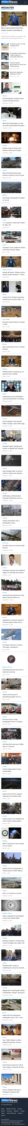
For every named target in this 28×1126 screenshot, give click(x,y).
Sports (4, 394)
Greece (5, 145)
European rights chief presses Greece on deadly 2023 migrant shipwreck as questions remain (13, 447)
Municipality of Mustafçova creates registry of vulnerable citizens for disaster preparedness (18, 55)
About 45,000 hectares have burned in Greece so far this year (13, 174)
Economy (5, 543)
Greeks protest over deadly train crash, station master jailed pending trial (13, 820)
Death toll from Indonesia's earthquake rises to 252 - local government (12, 1016)
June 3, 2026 (13, 48)
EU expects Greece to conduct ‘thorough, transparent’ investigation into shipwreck (12, 646)
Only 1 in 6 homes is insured (12, 893)
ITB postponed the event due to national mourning (13, 671)
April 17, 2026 (13, 59)
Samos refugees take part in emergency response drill (12, 1091)
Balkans (5, 195)
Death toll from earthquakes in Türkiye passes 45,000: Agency (13, 869)
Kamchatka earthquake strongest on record (14, 199)
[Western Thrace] (5, 56)
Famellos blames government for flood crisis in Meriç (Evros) (18, 64)
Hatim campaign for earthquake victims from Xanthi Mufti (13, 917)
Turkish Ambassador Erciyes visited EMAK (12, 770)
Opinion (5, 96)
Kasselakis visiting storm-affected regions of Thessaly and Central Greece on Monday (14, 571)
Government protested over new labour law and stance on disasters (13, 596)
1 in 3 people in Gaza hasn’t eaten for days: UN (14, 224)
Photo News (6, 319)
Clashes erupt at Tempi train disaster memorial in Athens (12, 149)
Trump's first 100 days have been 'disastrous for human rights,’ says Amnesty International (14, 298)
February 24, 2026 (14, 68)
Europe (5, 493)
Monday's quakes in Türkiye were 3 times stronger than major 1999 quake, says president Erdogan (14, 942)
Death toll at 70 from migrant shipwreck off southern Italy (12, 795)
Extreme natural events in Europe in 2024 (14, 323)
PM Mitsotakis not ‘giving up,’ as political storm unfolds (13, 373)
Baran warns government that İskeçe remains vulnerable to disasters (12, 30)
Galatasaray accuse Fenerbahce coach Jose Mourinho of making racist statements (13, 398)
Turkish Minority (11, 1113)
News (3, 1109)
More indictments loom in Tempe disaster (14, 348)
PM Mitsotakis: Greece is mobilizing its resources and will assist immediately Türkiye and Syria (13, 967)
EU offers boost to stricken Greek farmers (13, 547)
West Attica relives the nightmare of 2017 (16, 73)
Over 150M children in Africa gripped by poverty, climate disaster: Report (12, 1041)
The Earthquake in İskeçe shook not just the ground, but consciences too (13, 100)
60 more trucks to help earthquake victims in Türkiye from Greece (12, 720)
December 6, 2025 (14, 76)
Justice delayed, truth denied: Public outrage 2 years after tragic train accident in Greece (14, 422)
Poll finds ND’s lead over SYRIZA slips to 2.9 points (13, 745)
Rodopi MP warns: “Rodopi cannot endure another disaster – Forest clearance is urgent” (14, 273)
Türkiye (5, 518)
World (4, 121)
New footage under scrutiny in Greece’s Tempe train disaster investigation (13, 472)
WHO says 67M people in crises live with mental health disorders (13, 124)
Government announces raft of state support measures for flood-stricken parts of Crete (14, 1066)
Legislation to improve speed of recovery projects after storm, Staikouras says (13, 621)
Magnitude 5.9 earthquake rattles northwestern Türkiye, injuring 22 (14, 991)
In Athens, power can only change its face (17, 44)
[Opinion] (5, 47)
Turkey (22, 1111)
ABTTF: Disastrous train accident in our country (13, 845)
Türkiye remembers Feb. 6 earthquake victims (11, 522)
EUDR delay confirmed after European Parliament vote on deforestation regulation (12, 497)
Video (3, 1113)
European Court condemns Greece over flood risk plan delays (14, 249)
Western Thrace (7, 270)
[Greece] (5, 75)
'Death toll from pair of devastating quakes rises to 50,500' (12, 696)
